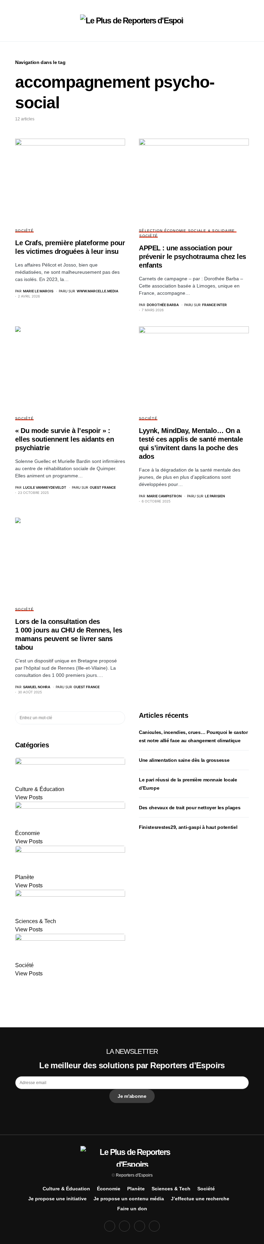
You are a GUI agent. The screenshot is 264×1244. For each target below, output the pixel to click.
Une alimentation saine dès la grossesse (184, 760)
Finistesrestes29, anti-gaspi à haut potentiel (188, 827)
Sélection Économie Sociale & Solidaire (187, 230)
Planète (136, 1188)
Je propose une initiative (57, 1198)
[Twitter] (124, 1226)
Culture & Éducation (66, 1188)
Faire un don (132, 1208)
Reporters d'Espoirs (134, 1175)
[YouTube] (139, 1226)
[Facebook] (109, 1226)
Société (24, 230)
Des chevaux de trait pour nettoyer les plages (189, 807)
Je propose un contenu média (129, 1198)
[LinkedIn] (154, 1226)
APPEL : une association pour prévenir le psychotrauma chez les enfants (192, 256)
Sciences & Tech (171, 1188)
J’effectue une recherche (200, 1198)
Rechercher (119, 718)
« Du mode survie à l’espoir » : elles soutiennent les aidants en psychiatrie (64, 439)
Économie (108, 1188)
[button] (17, 21)
